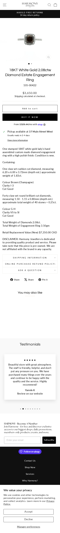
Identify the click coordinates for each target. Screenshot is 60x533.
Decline (28, 519)
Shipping (19, 96)
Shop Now (30, 467)
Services (30, 474)
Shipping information (30, 258)
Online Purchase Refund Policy (30, 264)
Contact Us (30, 460)
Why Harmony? (30, 480)
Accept (28, 511)
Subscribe (49, 440)
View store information (17, 140)
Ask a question (30, 270)
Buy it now (30, 117)
